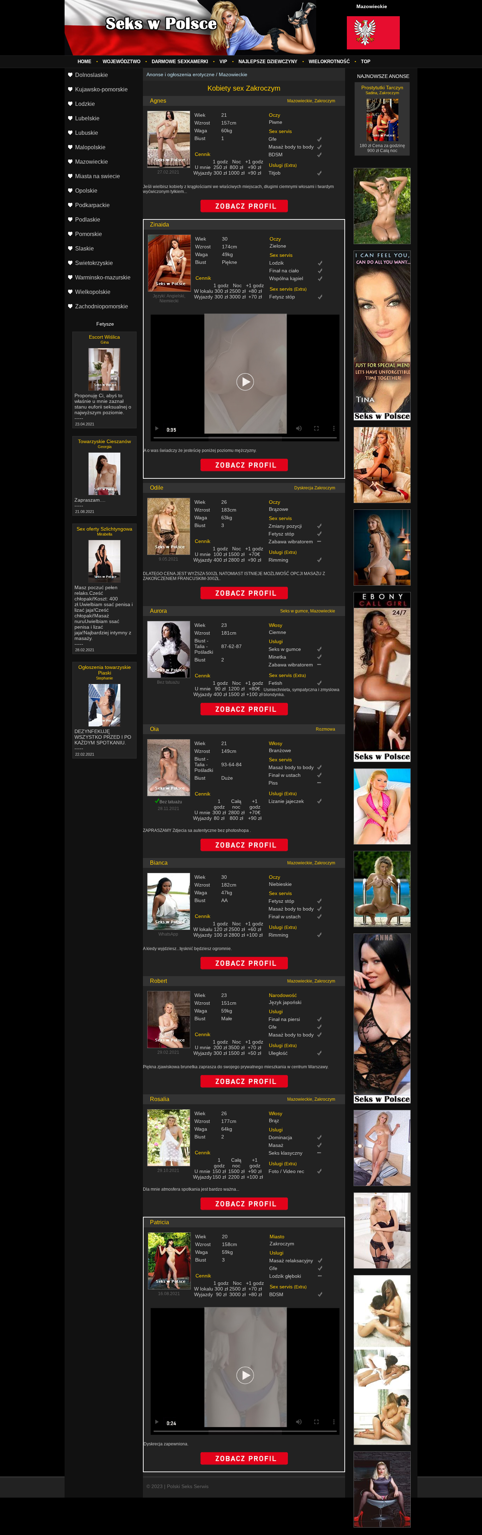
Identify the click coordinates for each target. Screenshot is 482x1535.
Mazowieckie (233, 74)
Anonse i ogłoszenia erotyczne (180, 74)
